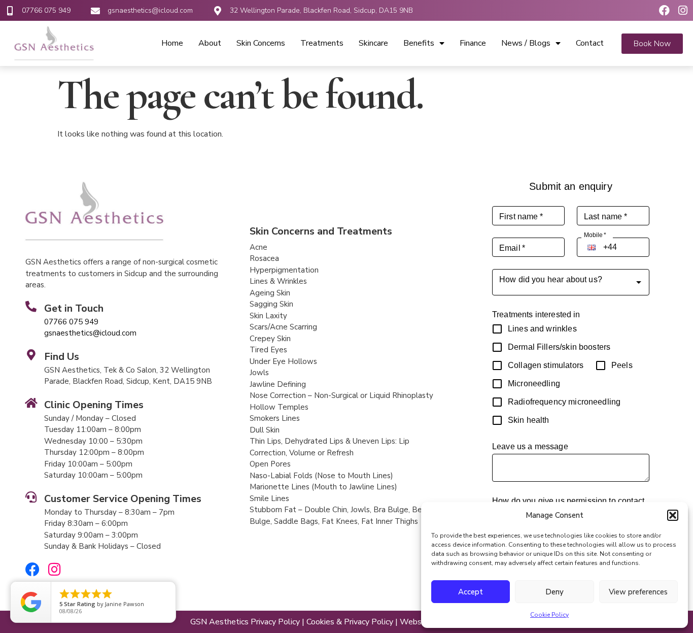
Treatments (321, 43)
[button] (673, 515)
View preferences (638, 592)
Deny (554, 592)
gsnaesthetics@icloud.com (150, 10)
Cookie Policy (549, 615)
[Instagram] (682, 10)
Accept (470, 592)
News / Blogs (525, 43)
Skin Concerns (260, 43)
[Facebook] (664, 10)
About (209, 43)
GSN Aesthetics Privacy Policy (245, 621)
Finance (473, 43)
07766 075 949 (46, 10)
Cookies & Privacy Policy (349, 621)
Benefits (418, 43)
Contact (590, 43)
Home (172, 43)
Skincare (373, 43)
